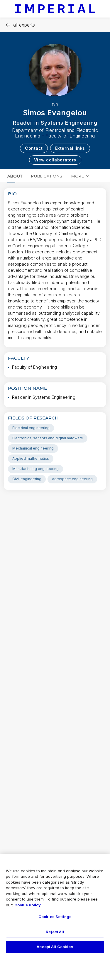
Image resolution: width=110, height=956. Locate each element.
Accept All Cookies (55, 946)
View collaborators (55, 159)
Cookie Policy (27, 905)
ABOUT (14, 176)
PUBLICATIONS (46, 176)
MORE (77, 176)
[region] (55, 905)
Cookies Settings (55, 916)
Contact (34, 148)
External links (70, 148)
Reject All (55, 931)
